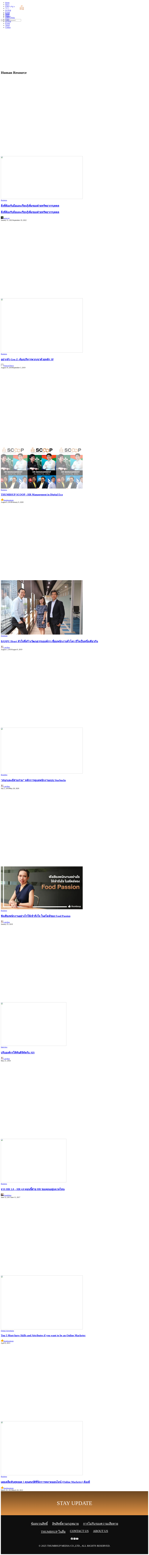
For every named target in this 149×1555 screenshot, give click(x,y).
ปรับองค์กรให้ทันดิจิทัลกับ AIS (18, 1052)
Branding (4, 775)
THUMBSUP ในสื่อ (53, 1531)
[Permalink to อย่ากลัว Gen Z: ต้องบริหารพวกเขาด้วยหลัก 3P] (42, 352)
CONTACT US (79, 1531)
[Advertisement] (74, 52)
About (7, 25)
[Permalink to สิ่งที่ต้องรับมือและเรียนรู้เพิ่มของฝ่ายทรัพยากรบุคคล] (42, 198)
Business (4, 200)
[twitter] (145, 3)
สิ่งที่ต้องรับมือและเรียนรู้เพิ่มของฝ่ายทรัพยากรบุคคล (30, 212)
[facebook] (142, 3)
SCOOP (8, 22)
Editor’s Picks (10, 18)
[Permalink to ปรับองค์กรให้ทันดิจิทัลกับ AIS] (33, 1045)
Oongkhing (7, 1195)
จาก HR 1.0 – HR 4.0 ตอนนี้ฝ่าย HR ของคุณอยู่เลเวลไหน (33, 1189)
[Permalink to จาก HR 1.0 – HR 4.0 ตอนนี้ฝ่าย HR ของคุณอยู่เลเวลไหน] (33, 1182)
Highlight (4, 636)
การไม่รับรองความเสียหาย (100, 1523)
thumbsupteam (8, 500)
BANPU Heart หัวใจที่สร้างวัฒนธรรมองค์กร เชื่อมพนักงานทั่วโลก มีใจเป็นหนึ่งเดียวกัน (49, 641)
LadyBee (6, 647)
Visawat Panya (8, 366)
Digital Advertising (7, 1331)
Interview (4, 1047)
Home (7, 14)
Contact (8, 27)
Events (7, 23)
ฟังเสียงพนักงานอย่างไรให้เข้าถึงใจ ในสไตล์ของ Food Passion (35, 916)
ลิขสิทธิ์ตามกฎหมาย (65, 1523)
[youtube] (147, 3)
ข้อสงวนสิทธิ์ (39, 1523)
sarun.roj (6, 218)
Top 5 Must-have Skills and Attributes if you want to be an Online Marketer (43, 1335)
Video (7, 20)
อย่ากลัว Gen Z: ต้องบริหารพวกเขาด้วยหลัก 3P (27, 359)
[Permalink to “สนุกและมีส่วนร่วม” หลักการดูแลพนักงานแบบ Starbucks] (42, 773)
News (7, 16)
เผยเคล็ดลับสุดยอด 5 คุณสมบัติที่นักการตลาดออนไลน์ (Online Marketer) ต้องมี (45, 1482)
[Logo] (16, 10)
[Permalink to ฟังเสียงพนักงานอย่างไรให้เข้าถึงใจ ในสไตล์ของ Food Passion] (42, 909)
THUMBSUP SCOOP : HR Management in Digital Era (32, 494)
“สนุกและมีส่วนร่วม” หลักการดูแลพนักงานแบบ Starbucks (33, 780)
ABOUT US (100, 1531)
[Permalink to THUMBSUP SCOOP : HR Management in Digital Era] (42, 488)
